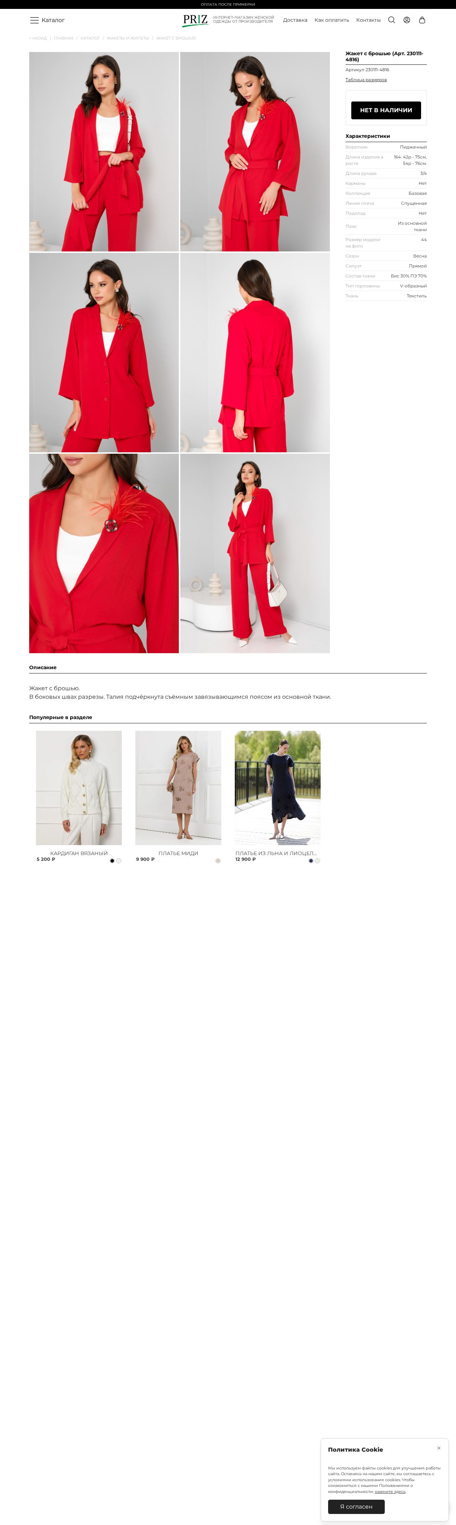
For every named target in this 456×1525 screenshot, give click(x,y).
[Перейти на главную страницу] (228, 20)
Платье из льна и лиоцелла (278, 853)
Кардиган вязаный (79, 853)
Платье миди (178, 853)
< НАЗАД (40, 38)
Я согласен (356, 1506)
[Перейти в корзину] (423, 20)
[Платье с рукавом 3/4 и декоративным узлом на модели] (178, 788)
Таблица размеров (366, 79)
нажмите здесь (390, 1491)
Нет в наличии (386, 109)
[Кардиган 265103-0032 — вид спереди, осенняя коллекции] (79, 788)
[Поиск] (392, 20)
